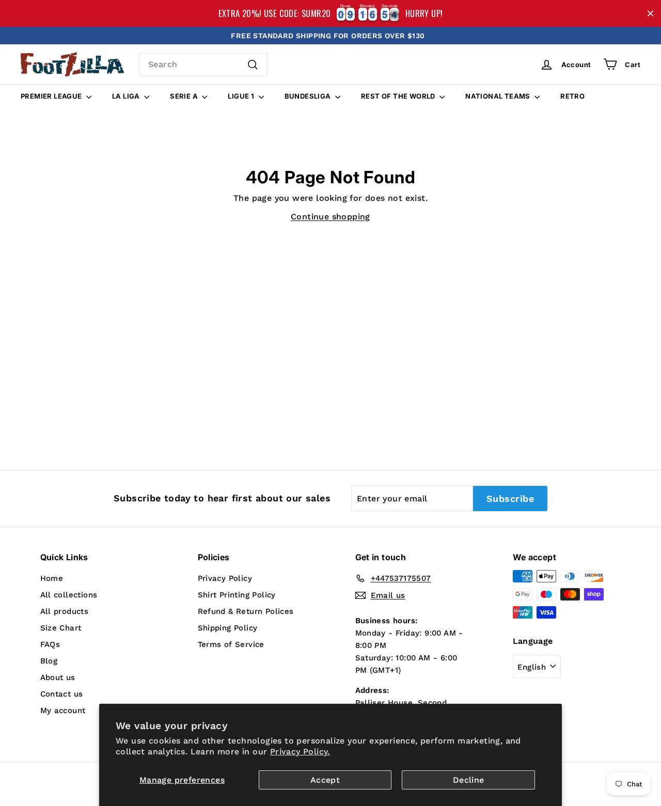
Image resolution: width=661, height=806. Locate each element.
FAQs (50, 644)
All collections (69, 594)
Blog (49, 661)
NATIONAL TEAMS (498, 96)
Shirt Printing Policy (237, 594)
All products (64, 611)
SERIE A (184, 96)
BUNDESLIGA (309, 96)
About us (57, 677)
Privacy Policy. (300, 751)
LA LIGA (126, 96)
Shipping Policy (228, 628)
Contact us (61, 694)
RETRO (572, 96)
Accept (325, 780)
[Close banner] (650, 13)
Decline (468, 780)
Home (52, 578)
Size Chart (61, 628)
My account (63, 710)
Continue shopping (330, 217)
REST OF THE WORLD (399, 96)
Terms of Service (231, 644)
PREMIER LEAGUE (52, 96)
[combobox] (203, 64)
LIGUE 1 (242, 96)
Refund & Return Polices (246, 611)
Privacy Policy (225, 578)
